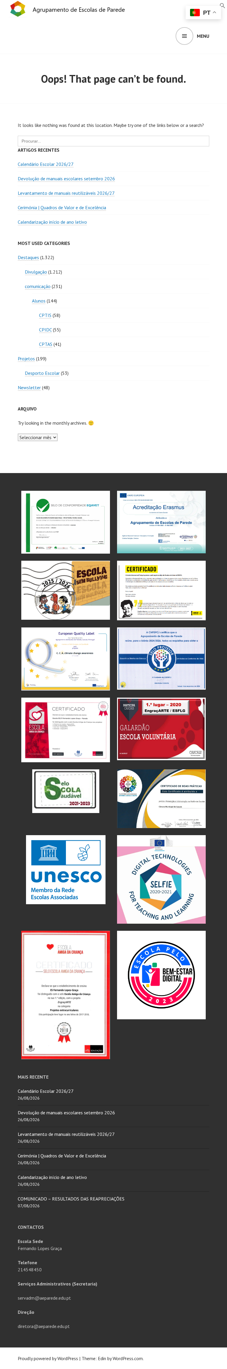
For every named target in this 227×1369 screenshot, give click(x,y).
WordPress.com (128, 1358)
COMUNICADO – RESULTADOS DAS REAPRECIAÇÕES (71, 1199)
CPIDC (45, 330)
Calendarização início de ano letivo (52, 222)
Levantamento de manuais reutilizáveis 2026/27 (66, 193)
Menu (203, 36)
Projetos (26, 359)
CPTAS (45, 344)
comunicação (38, 286)
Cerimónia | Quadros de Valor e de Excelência (62, 207)
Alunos (39, 301)
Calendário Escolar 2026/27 (46, 164)
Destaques (28, 257)
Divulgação (36, 272)
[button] (223, 5)
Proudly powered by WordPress (48, 1358)
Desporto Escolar (42, 373)
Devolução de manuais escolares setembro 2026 (66, 178)
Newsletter (29, 387)
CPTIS (45, 315)
